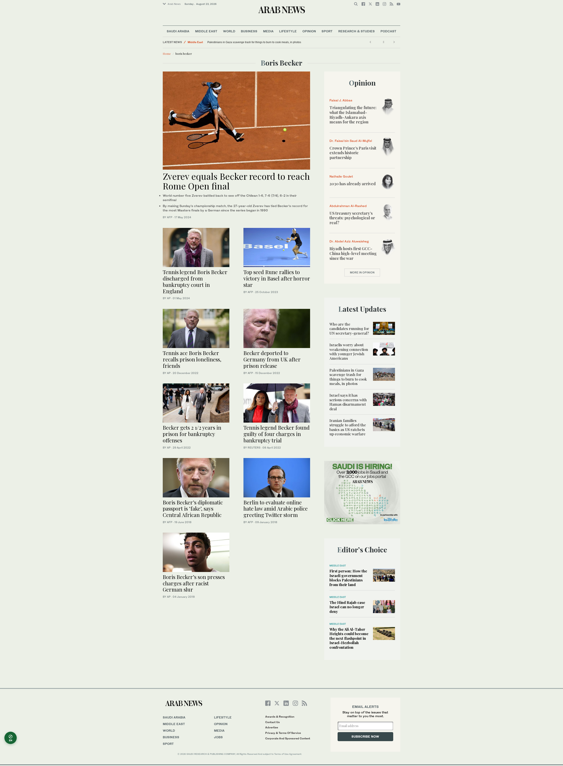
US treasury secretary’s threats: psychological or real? (352, 218)
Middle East (206, 31)
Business (249, 31)
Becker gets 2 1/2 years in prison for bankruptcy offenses (192, 434)
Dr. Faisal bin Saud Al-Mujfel (350, 141)
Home (167, 53)
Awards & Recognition (279, 716)
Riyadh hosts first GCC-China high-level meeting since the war (353, 253)
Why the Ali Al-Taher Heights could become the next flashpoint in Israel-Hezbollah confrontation (348, 638)
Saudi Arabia (178, 31)
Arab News (174, 3)
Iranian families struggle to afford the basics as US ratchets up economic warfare (347, 427)
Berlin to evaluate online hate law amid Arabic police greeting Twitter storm (275, 509)
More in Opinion (362, 272)
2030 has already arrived (352, 183)
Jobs (218, 737)
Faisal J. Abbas (340, 100)
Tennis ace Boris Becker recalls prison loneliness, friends (192, 359)
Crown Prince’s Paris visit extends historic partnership (352, 152)
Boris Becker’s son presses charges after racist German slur (194, 583)
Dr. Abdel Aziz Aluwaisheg (349, 241)
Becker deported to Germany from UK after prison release (271, 359)
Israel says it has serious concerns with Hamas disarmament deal (348, 402)
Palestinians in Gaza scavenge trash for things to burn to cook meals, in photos (254, 42)
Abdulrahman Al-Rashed (348, 206)
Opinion (309, 31)
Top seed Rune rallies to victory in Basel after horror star (276, 278)
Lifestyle (288, 31)
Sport (327, 31)
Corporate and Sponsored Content (287, 738)
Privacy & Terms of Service (283, 733)
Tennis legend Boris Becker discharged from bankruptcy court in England (195, 281)
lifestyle (223, 717)
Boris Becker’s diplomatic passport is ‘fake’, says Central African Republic (193, 509)
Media (268, 31)
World (229, 31)
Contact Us (272, 722)
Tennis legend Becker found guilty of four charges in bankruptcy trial (276, 434)
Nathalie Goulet (341, 176)
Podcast (388, 31)
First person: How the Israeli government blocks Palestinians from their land (348, 577)
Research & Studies (356, 31)
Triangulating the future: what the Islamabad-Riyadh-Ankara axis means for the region (353, 115)
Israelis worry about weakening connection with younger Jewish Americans (348, 351)
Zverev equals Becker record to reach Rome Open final (236, 181)
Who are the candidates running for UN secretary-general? (349, 328)
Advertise (271, 727)
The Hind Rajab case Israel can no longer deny (347, 607)
